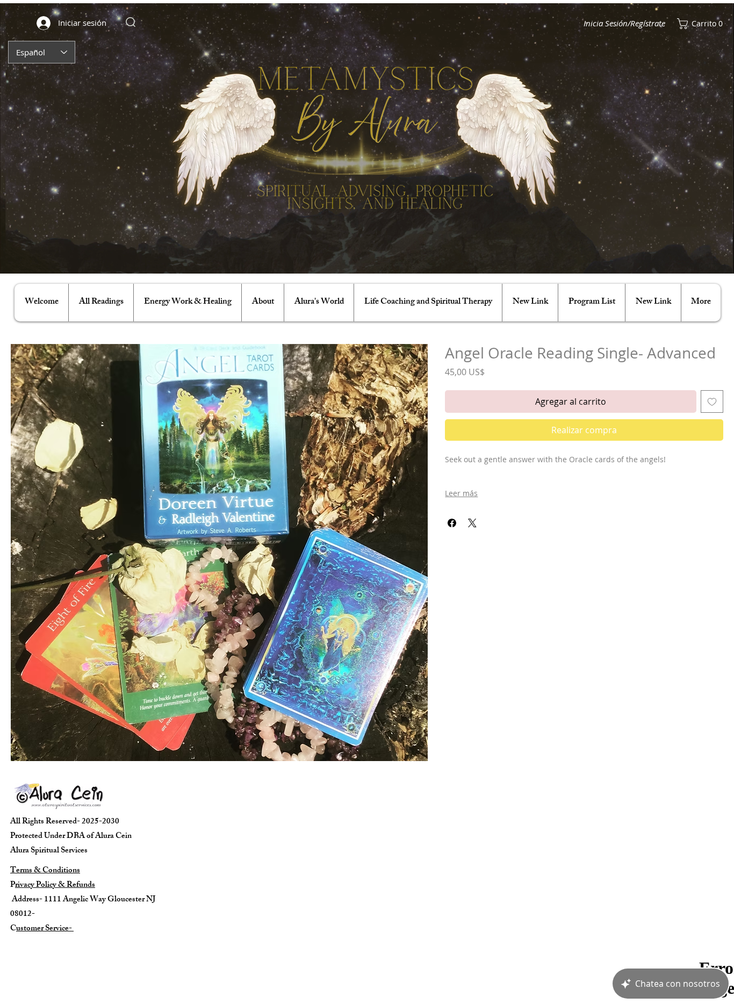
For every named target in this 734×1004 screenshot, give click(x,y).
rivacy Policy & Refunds (55, 885)
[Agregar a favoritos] (712, 401)
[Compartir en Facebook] (451, 523)
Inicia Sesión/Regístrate (624, 23)
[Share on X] (472, 523)
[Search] (130, 22)
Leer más (461, 493)
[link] (699, 23)
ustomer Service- (45, 929)
